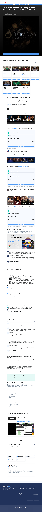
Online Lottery (27, 487)
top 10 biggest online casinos (27, 100)
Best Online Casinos (21, 487)
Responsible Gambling (35, 494)
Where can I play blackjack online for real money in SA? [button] (15, 446)
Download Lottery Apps (28, 488)
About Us (34, 487)
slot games (31, 375)
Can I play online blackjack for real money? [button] (13, 444)
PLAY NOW (7, 79)
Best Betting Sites (14, 487)
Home (3, 482)
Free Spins (20, 489)
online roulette (27, 375)
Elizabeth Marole (13, 465)
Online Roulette (21, 493)
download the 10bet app (15, 206)
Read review (29, 421)
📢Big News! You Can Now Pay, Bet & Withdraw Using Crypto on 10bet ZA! (21, 4)
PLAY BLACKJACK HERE (21, 146)
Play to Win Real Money (21, 488)
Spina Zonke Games (21, 494)
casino (6, 482)
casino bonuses (24, 259)
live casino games (14, 334)
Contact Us (34, 488)
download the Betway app (15, 128)
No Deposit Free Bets (14, 492)
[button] (3, 1)
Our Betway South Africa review (27, 111)
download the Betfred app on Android (23, 166)
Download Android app (21, 421)
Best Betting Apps (14, 488)
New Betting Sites (14, 489)
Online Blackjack (21, 492)
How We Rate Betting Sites (36, 489)
